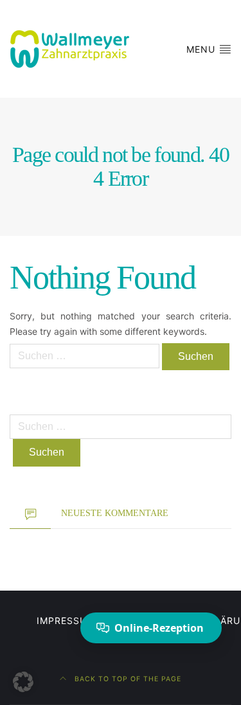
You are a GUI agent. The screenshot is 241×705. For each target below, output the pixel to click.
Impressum (66, 620)
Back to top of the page (126, 679)
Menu (202, 49)
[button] (23, 682)
